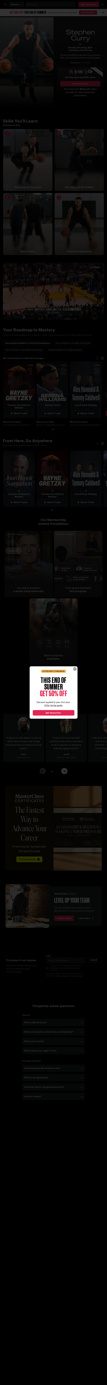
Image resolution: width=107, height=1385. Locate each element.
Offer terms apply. (53, 705)
